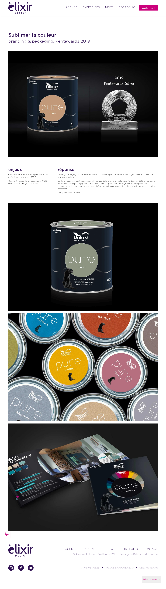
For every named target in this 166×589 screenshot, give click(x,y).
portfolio (129, 549)
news (111, 549)
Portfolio (127, 7)
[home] (20, 8)
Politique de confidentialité (119, 567)
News (109, 7)
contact (150, 549)
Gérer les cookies (148, 567)
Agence (71, 7)
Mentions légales (90, 567)
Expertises (91, 7)
